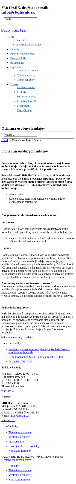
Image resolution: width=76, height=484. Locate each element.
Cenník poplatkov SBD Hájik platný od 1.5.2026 (35, 356)
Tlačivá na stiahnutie (27, 70)
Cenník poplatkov (26, 79)
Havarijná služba (18, 58)
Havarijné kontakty (26, 96)
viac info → (8, 390)
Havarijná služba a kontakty (24, 446)
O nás (11, 37)
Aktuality (14, 49)
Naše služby (21, 40)
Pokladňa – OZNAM (20, 361)
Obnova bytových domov (22, 53)
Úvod (4, 140)
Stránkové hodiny (26, 87)
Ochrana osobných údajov (28, 44)
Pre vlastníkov (17, 63)
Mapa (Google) (24, 110)
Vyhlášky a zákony (26, 75)
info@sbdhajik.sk (19, 415)
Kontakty (21, 92)
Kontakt (14, 84)
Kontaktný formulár (27, 101)
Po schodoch (23, 105)
